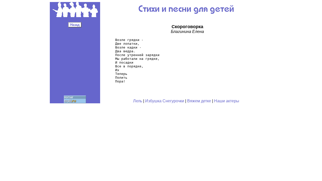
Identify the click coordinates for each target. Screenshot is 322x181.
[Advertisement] (74, 61)
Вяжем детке (199, 101)
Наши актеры (226, 101)
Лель (137, 101)
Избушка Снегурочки (164, 101)
